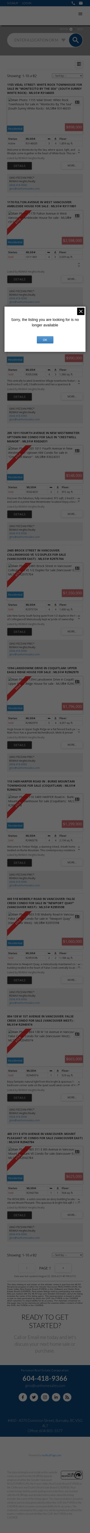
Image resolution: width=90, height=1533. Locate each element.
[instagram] (45, 1397)
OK (45, 340)
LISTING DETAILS (19, 166)
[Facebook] (23, 1397)
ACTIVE (64, 29)
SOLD (80, 29)
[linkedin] (56, 1397)
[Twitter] (34, 1397)
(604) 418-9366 (18, 185)
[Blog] (67, 1397)
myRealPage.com (51, 1455)
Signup (12, 3)
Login (26, 3)
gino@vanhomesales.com (24, 188)
